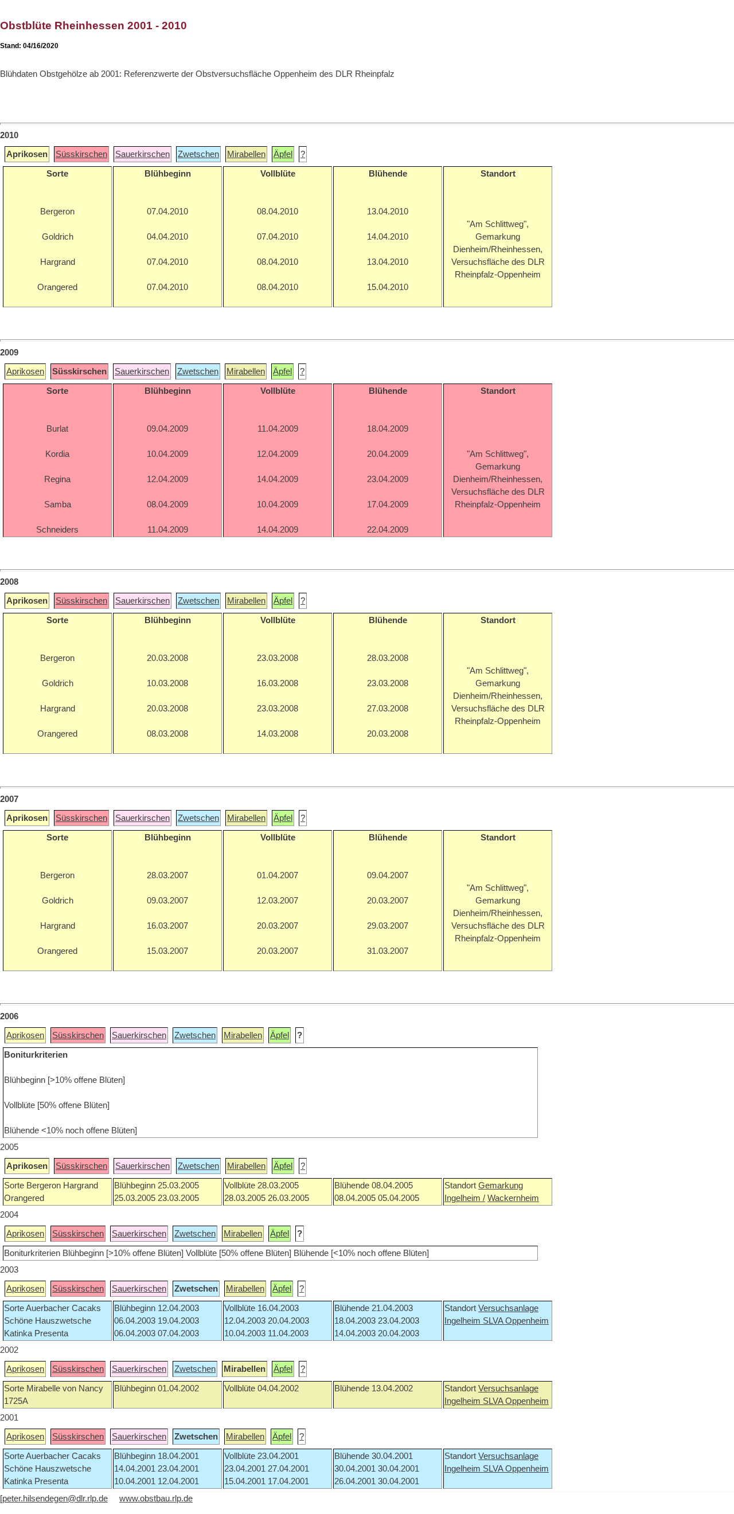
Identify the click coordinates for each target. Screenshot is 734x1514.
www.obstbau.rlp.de (156, 1498)
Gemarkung (500, 1185)
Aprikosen (25, 371)
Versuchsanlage (508, 1308)
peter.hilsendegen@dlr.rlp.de (55, 1498)
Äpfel (283, 154)
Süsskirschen (81, 154)
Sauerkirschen (142, 154)
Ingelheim (463, 1320)
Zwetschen (198, 154)
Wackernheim (513, 1198)
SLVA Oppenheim (516, 1320)
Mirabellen (246, 154)
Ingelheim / (464, 1198)
